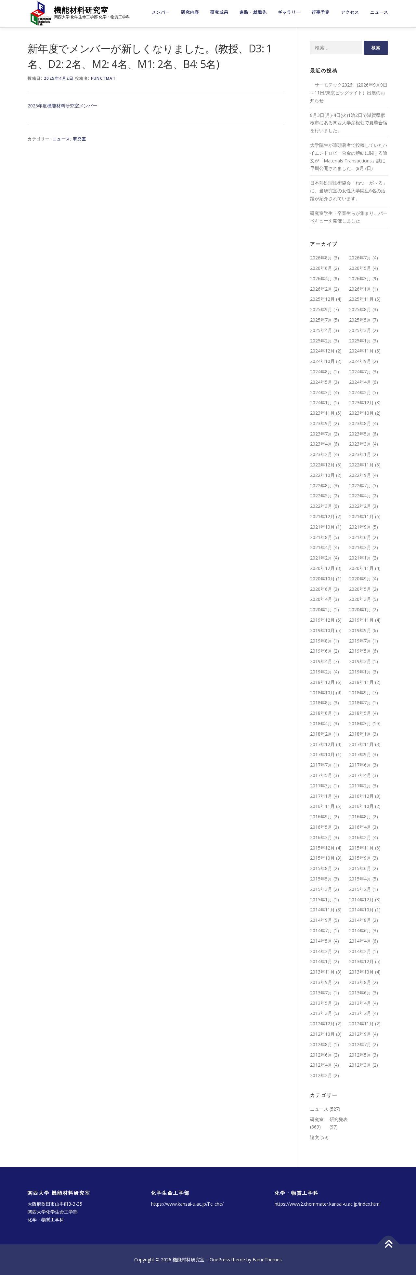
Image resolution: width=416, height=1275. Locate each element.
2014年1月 (321, 961)
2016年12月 (361, 796)
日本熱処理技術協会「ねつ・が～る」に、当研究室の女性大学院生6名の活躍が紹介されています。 (348, 190)
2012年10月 (322, 1034)
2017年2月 (360, 786)
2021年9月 (360, 527)
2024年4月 (360, 382)
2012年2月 (321, 1075)
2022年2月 (360, 506)
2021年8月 (321, 537)
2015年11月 (361, 848)
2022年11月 (361, 465)
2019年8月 (321, 641)
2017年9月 (360, 754)
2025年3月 (360, 330)
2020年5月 (360, 589)
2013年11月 (322, 972)
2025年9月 (321, 309)
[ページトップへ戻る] (388, 1244)
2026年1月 (360, 289)
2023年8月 (360, 423)
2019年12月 (322, 620)
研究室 (79, 139)
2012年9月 (360, 1034)
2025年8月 (360, 309)
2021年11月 (361, 516)
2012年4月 (321, 1065)
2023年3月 (360, 444)
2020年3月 (360, 599)
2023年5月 (360, 434)
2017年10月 (322, 754)
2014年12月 (361, 899)
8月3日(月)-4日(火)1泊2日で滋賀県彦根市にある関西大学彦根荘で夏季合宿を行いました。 (348, 123)
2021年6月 (360, 537)
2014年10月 (361, 910)
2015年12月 (322, 848)
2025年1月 (360, 341)
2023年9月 (321, 423)
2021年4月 (321, 547)
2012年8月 (321, 1044)
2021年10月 (322, 527)
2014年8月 (360, 920)
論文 (314, 1137)
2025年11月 (361, 299)
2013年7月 (321, 993)
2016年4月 (360, 827)
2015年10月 (322, 858)
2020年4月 (321, 599)
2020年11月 (361, 568)
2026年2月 (321, 289)
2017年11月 (361, 744)
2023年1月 (360, 454)
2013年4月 (360, 1003)
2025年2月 (321, 341)
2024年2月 (360, 392)
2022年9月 (360, 475)
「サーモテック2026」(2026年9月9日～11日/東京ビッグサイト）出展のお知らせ (348, 93)
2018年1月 (360, 734)
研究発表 (339, 1119)
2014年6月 (360, 930)
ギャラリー (289, 12)
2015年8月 (321, 868)
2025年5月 (360, 320)
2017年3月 (321, 786)
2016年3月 (321, 837)
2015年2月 (360, 889)
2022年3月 (321, 506)
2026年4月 (321, 278)
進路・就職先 (253, 12)
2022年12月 (322, 465)
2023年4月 (321, 444)
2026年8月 (321, 258)
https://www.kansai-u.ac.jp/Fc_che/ (187, 1204)
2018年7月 (360, 703)
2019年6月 (321, 651)
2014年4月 (360, 941)
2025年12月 (322, 299)
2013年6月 (360, 993)
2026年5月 (360, 268)
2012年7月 (360, 1044)
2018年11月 (361, 682)
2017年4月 (360, 775)
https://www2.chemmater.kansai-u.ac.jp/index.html (328, 1204)
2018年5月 (360, 713)
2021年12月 (322, 516)
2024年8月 (321, 371)
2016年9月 (321, 816)
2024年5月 (321, 382)
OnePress (220, 1259)
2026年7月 (360, 258)
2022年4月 (360, 495)
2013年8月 (360, 982)
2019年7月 (360, 641)
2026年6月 (321, 268)
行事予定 (321, 12)
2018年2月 (321, 734)
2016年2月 (360, 837)
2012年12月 (322, 1023)
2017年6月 (360, 765)
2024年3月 (321, 392)
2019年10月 (322, 630)
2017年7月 (321, 765)
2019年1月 (360, 672)
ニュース (379, 12)
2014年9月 (321, 920)
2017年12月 (322, 744)
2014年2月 (360, 951)
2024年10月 (322, 361)
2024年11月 (361, 351)
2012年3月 (360, 1065)
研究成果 (219, 12)
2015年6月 (360, 868)
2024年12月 (322, 351)
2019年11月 (361, 620)
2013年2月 (360, 1013)
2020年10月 (322, 578)
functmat (103, 78)
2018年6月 (321, 713)
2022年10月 (322, 475)
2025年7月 (321, 320)
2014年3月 (321, 951)
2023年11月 (322, 413)
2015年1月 (321, 899)
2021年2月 (321, 558)
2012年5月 (360, 1055)
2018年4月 (321, 723)
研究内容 (190, 12)
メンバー (161, 12)
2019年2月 (321, 672)
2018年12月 (322, 682)
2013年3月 (321, 1013)
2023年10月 (361, 413)
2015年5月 (321, 879)
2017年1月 (321, 796)
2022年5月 (321, 495)
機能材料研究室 (81, 10)
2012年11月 (361, 1023)
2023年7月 (321, 434)
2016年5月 (321, 827)
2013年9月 (321, 982)
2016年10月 (361, 806)
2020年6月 (321, 589)
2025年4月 (321, 330)
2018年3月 (360, 723)
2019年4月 (321, 661)
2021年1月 (360, 558)
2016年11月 (322, 806)
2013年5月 (321, 1003)
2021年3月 (360, 547)
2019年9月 (360, 630)
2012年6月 (321, 1055)
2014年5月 (321, 941)
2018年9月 (360, 692)
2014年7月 (321, 930)
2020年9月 (360, 578)
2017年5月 (321, 775)
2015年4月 (360, 879)
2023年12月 (361, 402)
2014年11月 (322, 910)
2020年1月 (360, 609)
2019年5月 (360, 651)
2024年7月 (360, 371)
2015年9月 (360, 858)
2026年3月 (360, 278)
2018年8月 (321, 703)
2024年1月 (321, 402)
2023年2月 (321, 454)
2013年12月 (361, 961)
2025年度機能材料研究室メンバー (62, 106)
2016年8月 (360, 816)
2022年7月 (360, 485)
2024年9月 (360, 361)
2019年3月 (360, 661)
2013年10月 (361, 972)
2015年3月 (321, 889)
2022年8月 (321, 485)
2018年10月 (322, 692)
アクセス (350, 12)
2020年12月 (322, 568)
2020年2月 (321, 609)
